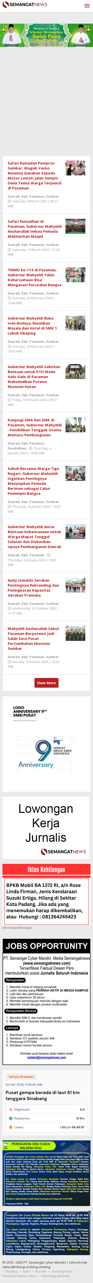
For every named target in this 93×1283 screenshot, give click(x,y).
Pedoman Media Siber (19, 1276)
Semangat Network (55, 1276)
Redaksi (12, 1271)
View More (46, 682)
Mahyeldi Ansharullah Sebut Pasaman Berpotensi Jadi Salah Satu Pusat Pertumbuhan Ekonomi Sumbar (33, 638)
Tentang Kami (61, 1271)
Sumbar (52, 196)
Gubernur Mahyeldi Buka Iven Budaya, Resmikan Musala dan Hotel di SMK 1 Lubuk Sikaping (32, 325)
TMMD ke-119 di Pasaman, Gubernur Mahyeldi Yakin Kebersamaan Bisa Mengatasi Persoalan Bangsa (35, 277)
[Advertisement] (46, 106)
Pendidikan (17, 448)
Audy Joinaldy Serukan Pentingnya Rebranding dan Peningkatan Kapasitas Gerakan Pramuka (33, 588)
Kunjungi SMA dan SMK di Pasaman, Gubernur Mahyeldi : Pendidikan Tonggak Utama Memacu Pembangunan (35, 427)
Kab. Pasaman (33, 196)
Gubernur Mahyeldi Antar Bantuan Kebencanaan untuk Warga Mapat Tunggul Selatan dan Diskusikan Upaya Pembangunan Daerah (34, 536)
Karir (26, 1271)
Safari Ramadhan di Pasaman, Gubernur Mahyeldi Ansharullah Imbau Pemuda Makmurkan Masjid (35, 229)
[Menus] (87, 6)
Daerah (14, 196)
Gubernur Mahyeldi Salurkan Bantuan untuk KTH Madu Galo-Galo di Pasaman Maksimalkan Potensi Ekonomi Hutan (34, 376)
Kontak (40, 1271)
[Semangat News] (24, 3)
